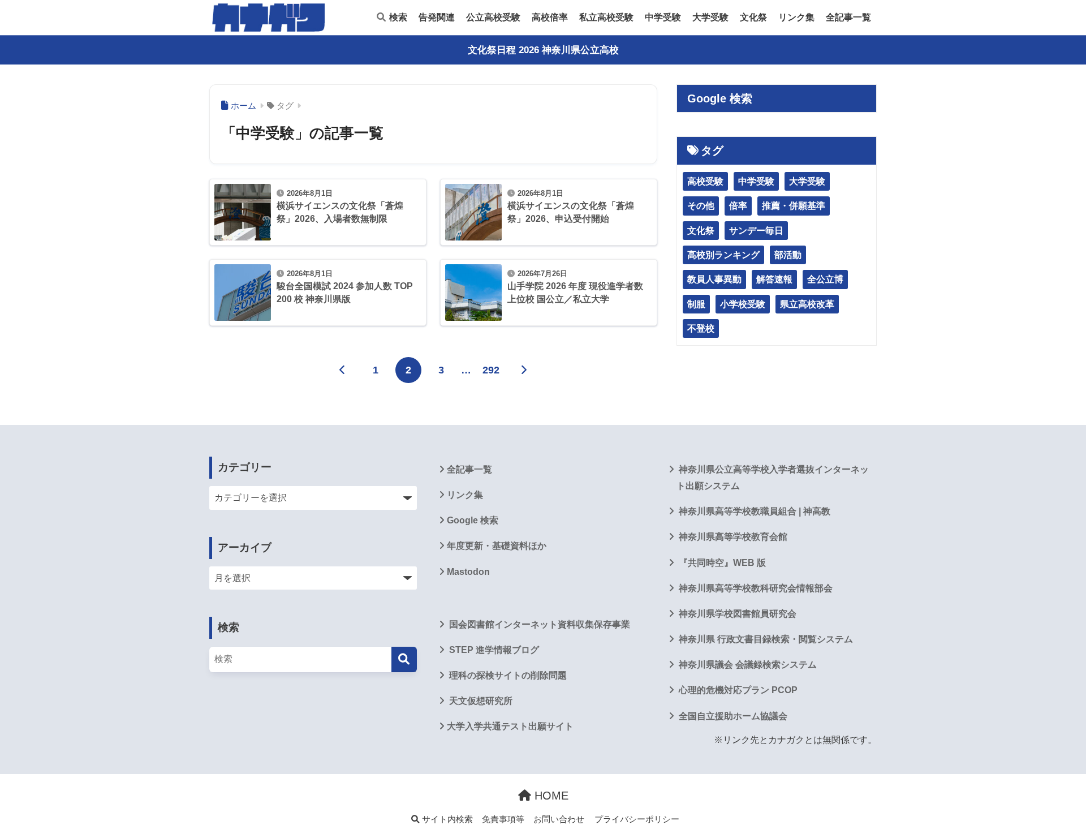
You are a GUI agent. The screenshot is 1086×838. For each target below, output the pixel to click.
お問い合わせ (558, 819)
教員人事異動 (714, 279)
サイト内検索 (446, 819)
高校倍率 (550, 17)
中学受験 (663, 17)
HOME (549, 795)
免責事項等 (503, 819)
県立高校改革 (807, 304)
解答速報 (774, 279)
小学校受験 (742, 304)
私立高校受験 (606, 17)
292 (490, 370)
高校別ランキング (723, 255)
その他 (700, 205)
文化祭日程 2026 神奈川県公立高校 (543, 50)
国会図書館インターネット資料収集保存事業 (538, 624)
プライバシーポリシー (636, 819)
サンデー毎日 (756, 230)
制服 (696, 304)
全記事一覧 (848, 17)
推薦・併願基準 (793, 205)
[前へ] (343, 370)
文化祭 (753, 17)
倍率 (738, 205)
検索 (397, 17)
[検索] (404, 659)
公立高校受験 (493, 17)
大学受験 (710, 17)
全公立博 (825, 279)
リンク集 (796, 17)
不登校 (700, 328)
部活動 (787, 255)
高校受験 (705, 181)
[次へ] (524, 370)
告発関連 (437, 17)
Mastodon (468, 572)
